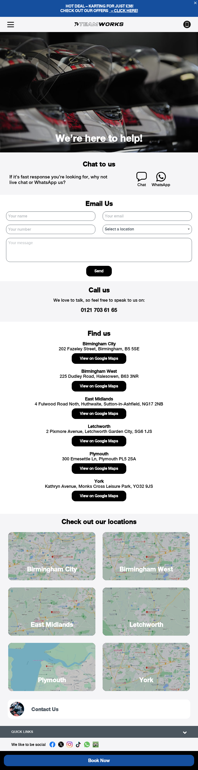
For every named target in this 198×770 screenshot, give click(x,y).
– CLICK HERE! (123, 10)
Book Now (99, 760)
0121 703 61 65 (99, 310)
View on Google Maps (99, 358)
